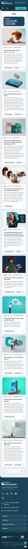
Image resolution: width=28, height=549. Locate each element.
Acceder (20, 8)
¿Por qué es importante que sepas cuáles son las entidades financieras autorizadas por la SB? (13, 142)
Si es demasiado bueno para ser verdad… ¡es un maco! (12, 51)
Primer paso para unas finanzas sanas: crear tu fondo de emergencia (13, 189)
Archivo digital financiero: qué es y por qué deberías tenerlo (13, 319)
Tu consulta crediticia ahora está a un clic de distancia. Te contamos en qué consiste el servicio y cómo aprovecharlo (14, 234)
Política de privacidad (17, 546)
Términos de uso (8, 546)
